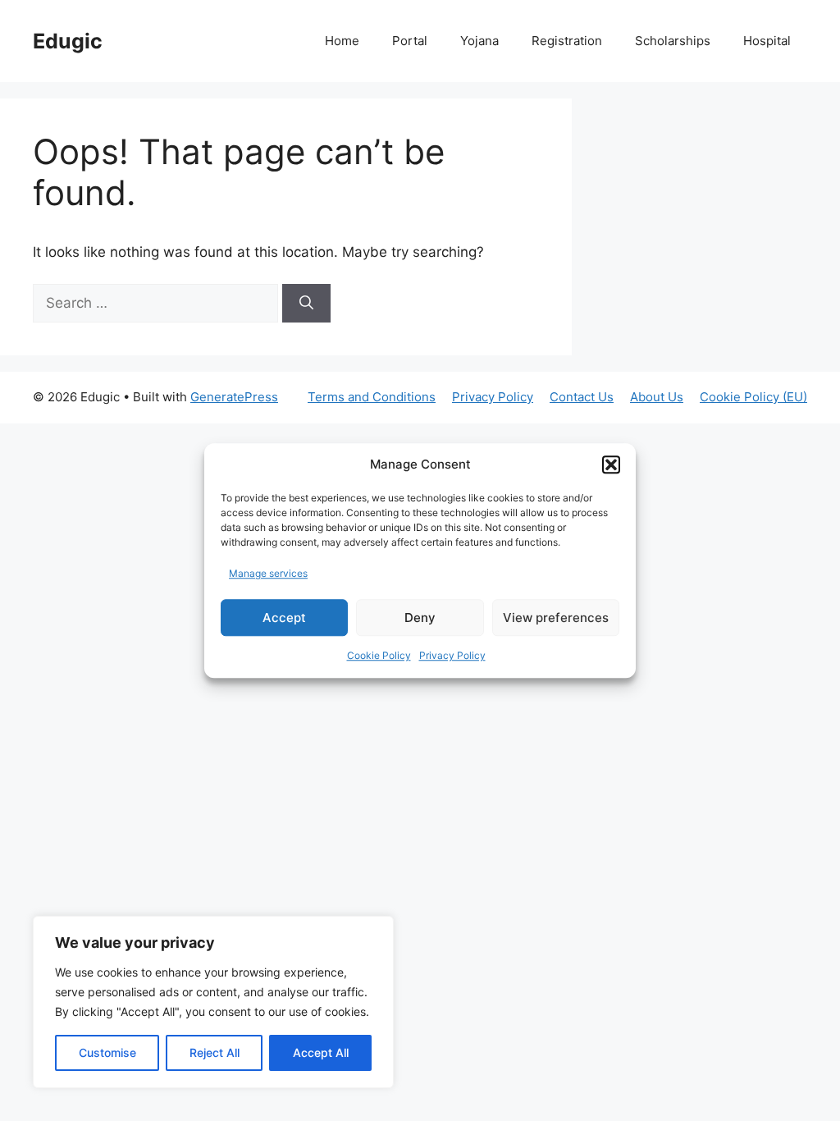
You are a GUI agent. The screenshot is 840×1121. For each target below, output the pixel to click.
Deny (420, 617)
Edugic (68, 41)
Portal (409, 40)
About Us (656, 397)
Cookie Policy (379, 655)
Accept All (321, 1052)
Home (342, 40)
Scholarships (672, 40)
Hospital (767, 40)
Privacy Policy (452, 655)
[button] (611, 465)
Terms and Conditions (372, 397)
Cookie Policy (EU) (753, 397)
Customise (107, 1052)
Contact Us (582, 397)
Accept (284, 617)
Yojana (479, 40)
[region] (213, 1002)
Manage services (268, 573)
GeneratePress (234, 397)
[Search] (306, 303)
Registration (567, 40)
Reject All (214, 1052)
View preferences (556, 617)
